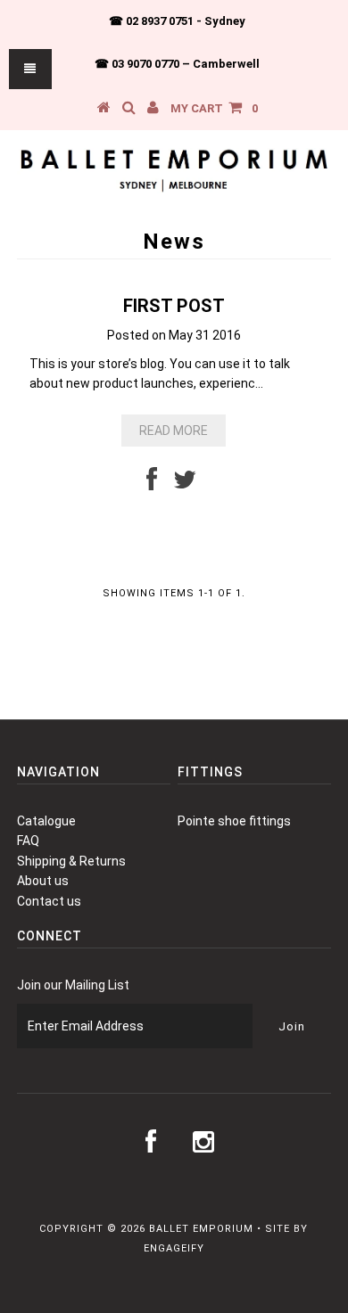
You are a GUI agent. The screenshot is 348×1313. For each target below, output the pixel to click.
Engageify (174, 1248)
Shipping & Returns (71, 861)
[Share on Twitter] (184, 484)
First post (174, 305)
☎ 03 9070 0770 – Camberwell (177, 63)
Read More (173, 430)
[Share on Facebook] (151, 484)
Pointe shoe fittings (234, 821)
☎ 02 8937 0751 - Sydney (177, 21)
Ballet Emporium (201, 1229)
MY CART (214, 108)
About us (43, 881)
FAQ (28, 840)
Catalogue (46, 821)
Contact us (49, 901)
